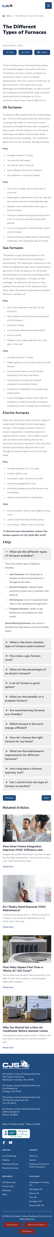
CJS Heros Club (9, 1182)
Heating (5, 1160)
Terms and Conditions (36, 1225)
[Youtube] (10, 1142)
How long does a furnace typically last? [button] (23, 770)
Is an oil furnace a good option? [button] (22, 685)
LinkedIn (43, 52)
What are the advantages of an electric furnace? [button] (25, 671)
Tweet (27, 52)
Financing (6, 1190)
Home (8, 16)
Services (6, 1150)
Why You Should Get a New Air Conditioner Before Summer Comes (25, 1029)
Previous (9, 797)
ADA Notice (27, 1231)
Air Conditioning (9, 1156)
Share (11, 52)
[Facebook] (4, 1142)
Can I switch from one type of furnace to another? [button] (26, 784)
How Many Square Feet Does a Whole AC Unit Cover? (23, 969)
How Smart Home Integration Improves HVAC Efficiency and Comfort (22, 850)
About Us (33, 1156)
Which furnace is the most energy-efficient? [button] (24, 726)
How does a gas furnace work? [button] (23, 658)
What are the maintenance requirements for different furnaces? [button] (24, 755)
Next (46, 797)
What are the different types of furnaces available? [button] (26, 554)
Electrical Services (10, 1168)
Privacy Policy (12, 1225)
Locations (34, 1176)
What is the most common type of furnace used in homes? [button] (25, 644)
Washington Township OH (39, 1184)
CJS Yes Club (8, 1186)
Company (33, 1150)
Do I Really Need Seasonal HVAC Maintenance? (24, 908)
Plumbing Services (10, 1164)
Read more (8, 866)
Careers (32, 1160)
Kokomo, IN (34, 1193)
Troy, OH (33, 1197)
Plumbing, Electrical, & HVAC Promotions (39, 1165)
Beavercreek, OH (36, 1205)
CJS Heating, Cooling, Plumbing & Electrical (21, 1074)
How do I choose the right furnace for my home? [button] (24, 739)
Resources (7, 1176)
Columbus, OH (35, 1201)
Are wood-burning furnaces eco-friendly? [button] (25, 712)
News (4, 1194)
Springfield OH (35, 1189)
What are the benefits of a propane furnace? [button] (24, 698)
